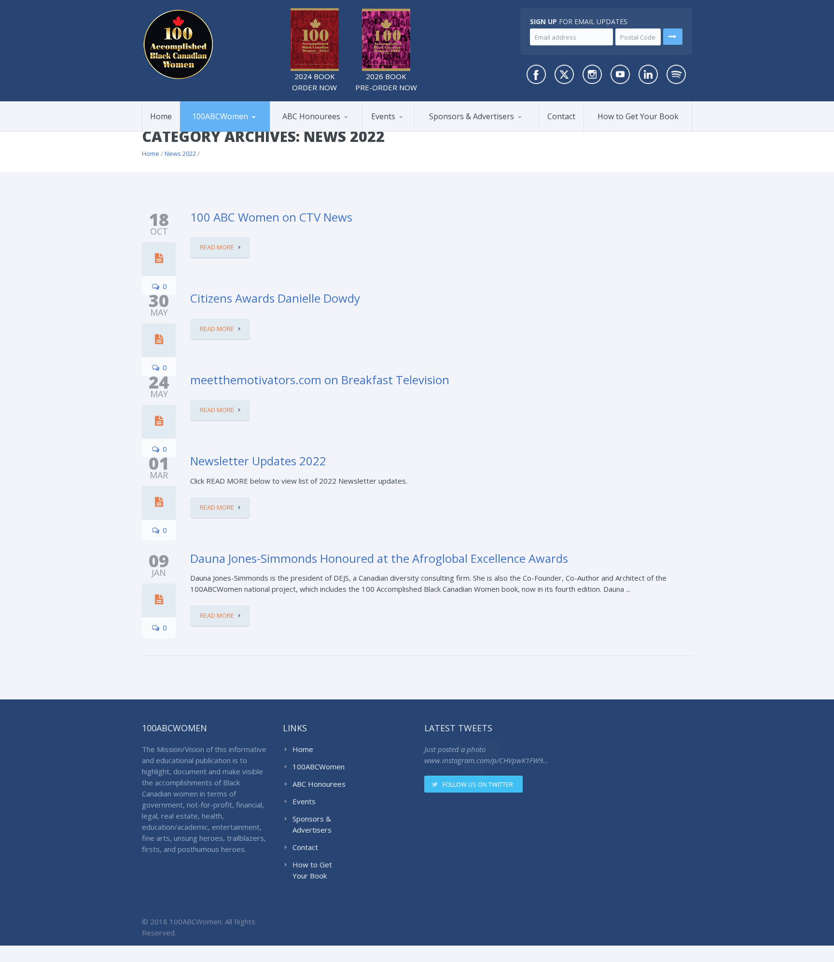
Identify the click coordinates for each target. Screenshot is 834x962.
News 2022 (180, 153)
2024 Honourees (318, 129)
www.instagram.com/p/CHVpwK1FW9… (486, 760)
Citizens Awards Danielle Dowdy (275, 298)
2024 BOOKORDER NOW (314, 81)
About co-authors (228, 129)
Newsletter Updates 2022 (258, 461)
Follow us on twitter (478, 784)
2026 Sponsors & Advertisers (454, 130)
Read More (217, 247)
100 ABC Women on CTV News (271, 217)
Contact (561, 116)
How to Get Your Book (638, 116)
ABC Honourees (311, 116)
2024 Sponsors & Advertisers (464, 129)
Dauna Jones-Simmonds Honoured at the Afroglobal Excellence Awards (379, 558)
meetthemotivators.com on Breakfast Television (319, 380)
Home (161, 116)
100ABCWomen (220, 116)
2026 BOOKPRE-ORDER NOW (386, 81)
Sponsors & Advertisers (471, 116)
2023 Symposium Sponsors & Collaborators (466, 127)
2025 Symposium (408, 129)
